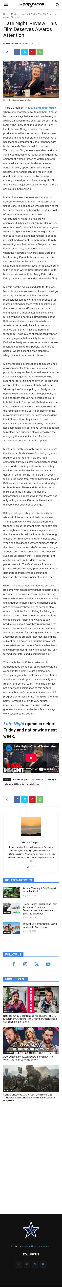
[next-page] (11, 939)
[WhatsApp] (40, 52)
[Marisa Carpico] (31, 826)
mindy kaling (33, 784)
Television (8, 1053)
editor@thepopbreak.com (37, 1246)
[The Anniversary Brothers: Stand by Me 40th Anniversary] (11, 928)
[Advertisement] (28, 1128)
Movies (14, 14)
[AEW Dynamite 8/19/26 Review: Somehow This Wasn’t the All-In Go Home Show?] (31, 1040)
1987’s (42, 107)
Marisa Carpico (13, 43)
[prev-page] (5, 939)
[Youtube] (48, 964)
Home (6, 14)
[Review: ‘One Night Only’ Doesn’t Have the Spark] (11, 892)
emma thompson (21, 779)
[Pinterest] (32, 52)
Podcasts (8, 1090)
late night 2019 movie (14, 784)
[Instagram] (28, 866)
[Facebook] (17, 52)
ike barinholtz (38, 779)
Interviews (8, 1012)
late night (52, 779)
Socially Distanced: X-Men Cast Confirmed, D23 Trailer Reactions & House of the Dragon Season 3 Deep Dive (29, 1097)
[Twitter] (24, 52)
